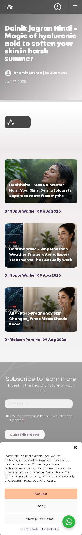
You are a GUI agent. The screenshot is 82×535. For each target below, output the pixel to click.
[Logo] (9, 7)
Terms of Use (29, 529)
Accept (41, 493)
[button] (75, 447)
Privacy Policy (50, 529)
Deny (41, 506)
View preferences (41, 518)
